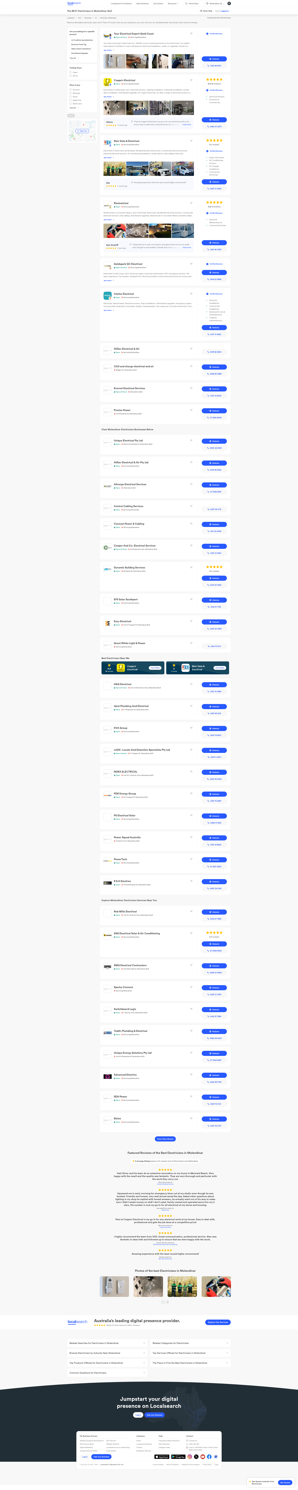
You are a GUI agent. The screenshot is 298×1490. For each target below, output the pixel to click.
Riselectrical (165, 1210)
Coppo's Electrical (165, 1227)
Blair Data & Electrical (165, 1259)
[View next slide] (167, 1302)
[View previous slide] (163, 1302)
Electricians (88, 18)
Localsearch (70, 18)
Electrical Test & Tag (78, 44)
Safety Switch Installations (81, 49)
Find (79, 18)
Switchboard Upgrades (79, 53)
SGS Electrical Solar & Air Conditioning (165, 1244)
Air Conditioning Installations (82, 40)
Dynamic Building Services (165, 1184)
